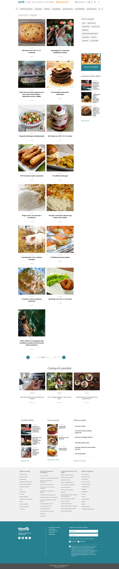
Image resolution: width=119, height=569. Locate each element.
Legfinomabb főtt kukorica (67, 475)
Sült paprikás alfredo (45, 508)
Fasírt (21, 489)
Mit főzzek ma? (40, 2)
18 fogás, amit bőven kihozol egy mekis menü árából (60, 217)
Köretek (83, 504)
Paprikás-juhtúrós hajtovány (47, 511)
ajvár (83, 23)
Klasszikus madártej (24, 486)
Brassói (21, 501)
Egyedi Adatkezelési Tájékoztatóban (79, 554)
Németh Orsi (32, 402)
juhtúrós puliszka (67, 9)
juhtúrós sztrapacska (26, 9)
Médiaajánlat (52, 534)
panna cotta (95, 26)
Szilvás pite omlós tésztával (64, 438)
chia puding (85, 37)
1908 (54, 357)
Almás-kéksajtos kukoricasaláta (68, 508)
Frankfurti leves (23, 474)
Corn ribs (63, 492)
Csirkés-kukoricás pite (66, 503)
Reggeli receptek (86, 506)
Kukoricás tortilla (65, 501)
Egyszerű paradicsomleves (26, 481)
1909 (59, 357)
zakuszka (47, 9)
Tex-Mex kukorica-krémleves (68, 485)
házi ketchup (85, 26)
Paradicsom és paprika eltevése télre (49, 478)
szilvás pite (61, 435)
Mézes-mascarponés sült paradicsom (46, 481)
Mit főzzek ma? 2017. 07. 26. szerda (60, 136)
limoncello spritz (91, 9)
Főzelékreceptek (85, 486)
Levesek (83, 494)
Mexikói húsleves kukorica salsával (69, 506)
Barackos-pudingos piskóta (84, 437)
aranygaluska (56, 9)
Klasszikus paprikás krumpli (46, 503)
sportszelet (38, 9)
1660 (47, 357)
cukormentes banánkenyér (89, 33)
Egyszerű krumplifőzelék (25, 484)
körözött (93, 37)
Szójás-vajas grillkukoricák (67, 482)
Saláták (83, 501)
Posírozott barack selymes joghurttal (83, 432)
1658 (38, 357)
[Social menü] (89, 2)
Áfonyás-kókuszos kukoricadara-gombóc (85, 448)
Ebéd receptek (85, 474)
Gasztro (32, 48)
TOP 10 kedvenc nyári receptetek (31, 176)
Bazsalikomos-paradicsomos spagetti (47, 491)
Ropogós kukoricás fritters (67, 477)
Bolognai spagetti (24, 496)
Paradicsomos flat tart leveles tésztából (47, 487)
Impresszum (52, 532)
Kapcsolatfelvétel (53, 531)
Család (60, 213)
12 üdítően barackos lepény (60, 257)
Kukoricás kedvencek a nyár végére (69, 472)
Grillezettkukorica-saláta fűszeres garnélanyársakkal (69, 495)
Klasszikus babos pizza (82, 443)
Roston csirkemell (24, 504)
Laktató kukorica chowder (67, 490)
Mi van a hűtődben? (49, 2)
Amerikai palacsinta (24, 506)
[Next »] (64, 358)
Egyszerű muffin (23, 477)
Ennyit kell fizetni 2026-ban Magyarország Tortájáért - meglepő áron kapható (36, 441)
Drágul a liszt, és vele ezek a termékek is (32, 217)
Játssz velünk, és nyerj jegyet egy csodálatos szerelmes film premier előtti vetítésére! (31, 343)
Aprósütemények (86, 477)
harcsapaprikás (79, 9)
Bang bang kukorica (65, 480)
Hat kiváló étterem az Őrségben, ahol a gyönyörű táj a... (87, 397)
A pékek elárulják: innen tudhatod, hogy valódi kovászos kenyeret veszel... (96, 111)
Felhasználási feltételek (54, 527)
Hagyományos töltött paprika (63, 449)
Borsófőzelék (23, 491)
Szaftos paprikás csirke (45, 506)
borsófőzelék (94, 40)
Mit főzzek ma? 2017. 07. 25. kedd (60, 299)
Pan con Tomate (44, 475)
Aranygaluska (23, 479)
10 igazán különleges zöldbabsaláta (31, 136)
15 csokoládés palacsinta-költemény (60, 93)
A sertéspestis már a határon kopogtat (31, 258)
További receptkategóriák (88, 509)
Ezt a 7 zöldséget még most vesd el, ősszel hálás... (59, 397)
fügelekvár (85, 30)
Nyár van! (31, 133)
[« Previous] (28, 358)
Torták (83, 496)
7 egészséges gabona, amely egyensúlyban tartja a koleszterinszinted (96, 98)
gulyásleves (61, 424)
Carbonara (22, 509)
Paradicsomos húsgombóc (26, 499)
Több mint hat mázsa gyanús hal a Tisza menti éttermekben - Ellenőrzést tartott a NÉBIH (31, 94)
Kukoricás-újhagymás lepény (68, 498)
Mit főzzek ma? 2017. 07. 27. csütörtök (31, 52)
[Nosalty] (21, 2)
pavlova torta (91, 23)
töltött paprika (62, 446)
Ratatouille (42, 516)
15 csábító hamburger (60, 176)
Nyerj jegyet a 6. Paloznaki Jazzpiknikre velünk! (60, 52)
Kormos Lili (86, 402)
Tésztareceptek (85, 499)
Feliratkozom (93, 535)
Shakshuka (42, 513)
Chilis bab (22, 494)
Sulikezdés (95, 80)
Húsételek (84, 489)
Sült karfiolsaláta (80, 454)
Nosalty (32, 56)
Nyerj (60, 48)
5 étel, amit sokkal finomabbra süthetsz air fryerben (32, 397)
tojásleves (85, 40)
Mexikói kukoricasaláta (66, 511)
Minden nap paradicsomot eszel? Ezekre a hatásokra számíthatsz (96, 86)
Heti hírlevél (82, 541)
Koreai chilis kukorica (66, 487)
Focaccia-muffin (80, 426)
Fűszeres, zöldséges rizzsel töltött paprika (48, 500)
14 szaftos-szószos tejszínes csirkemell (32, 300)
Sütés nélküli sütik (86, 484)
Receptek (28, 2)
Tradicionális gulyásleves (62, 427)
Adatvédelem (52, 529)
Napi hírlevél (73, 541)
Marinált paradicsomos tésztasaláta (49, 497)
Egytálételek (84, 491)
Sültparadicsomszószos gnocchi (48, 495)
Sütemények (85, 479)
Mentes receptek (86, 481)
